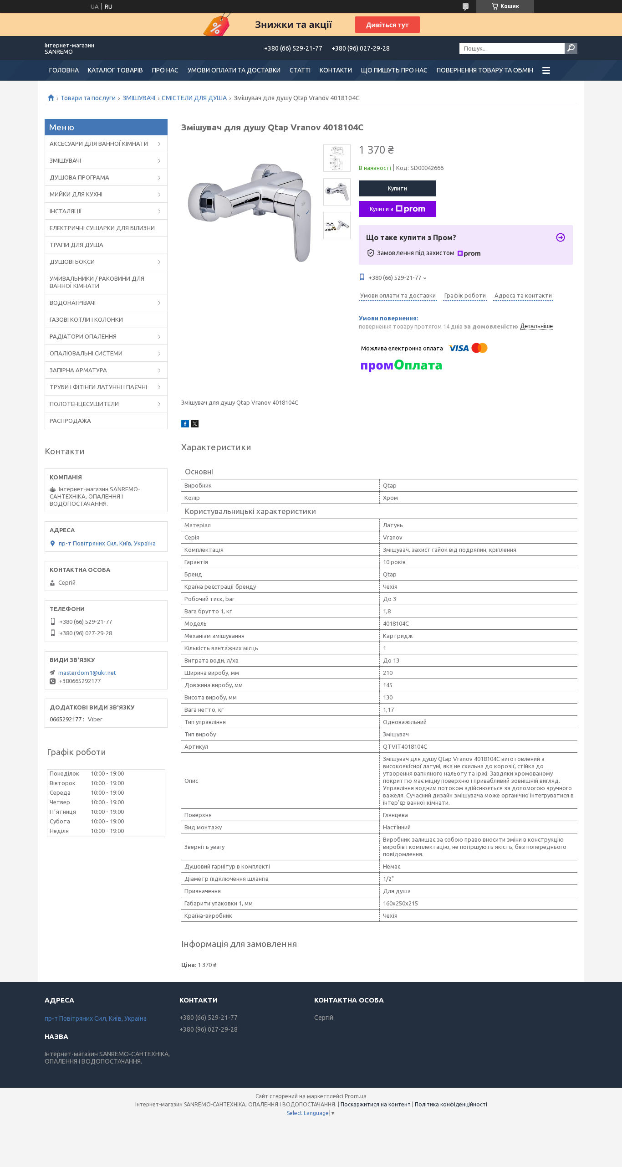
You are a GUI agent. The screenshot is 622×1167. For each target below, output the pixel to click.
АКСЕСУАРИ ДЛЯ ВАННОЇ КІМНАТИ (99, 143)
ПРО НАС (165, 70)
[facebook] (185, 425)
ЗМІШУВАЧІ (138, 98)
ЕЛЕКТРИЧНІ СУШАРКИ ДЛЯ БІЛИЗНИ (102, 228)
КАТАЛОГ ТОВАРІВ (115, 70)
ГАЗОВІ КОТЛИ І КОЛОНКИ (86, 319)
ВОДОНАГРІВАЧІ (73, 302)
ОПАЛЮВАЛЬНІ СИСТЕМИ (86, 353)
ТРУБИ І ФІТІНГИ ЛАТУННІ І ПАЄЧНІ (98, 387)
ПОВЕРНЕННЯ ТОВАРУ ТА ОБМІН (485, 70)
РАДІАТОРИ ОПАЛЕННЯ (83, 336)
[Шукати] (571, 48)
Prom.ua (356, 1096)
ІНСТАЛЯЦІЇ (66, 211)
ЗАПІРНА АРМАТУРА (78, 370)
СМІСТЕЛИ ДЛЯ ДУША (194, 98)
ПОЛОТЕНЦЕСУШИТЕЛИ (84, 404)
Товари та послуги (88, 98)
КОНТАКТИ (336, 70)
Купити (397, 188)
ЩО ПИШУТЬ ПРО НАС (394, 70)
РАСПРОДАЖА (70, 420)
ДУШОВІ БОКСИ (72, 261)
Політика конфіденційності (451, 1104)
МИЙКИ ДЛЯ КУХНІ (76, 194)
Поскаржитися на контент (376, 1104)
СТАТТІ (300, 70)
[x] (195, 425)
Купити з (381, 209)
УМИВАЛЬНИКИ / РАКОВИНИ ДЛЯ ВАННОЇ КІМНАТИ (97, 282)
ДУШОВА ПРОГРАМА (79, 177)
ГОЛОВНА (64, 70)
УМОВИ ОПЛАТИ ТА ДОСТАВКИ (234, 70)
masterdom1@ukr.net (87, 672)
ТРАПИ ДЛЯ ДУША (76, 245)
